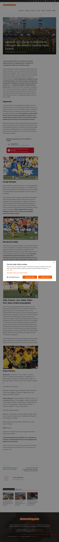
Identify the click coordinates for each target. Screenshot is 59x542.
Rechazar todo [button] (29, 277)
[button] (29, 272)
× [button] (53, 262)
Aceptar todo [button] (45, 277)
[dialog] (29, 271)
